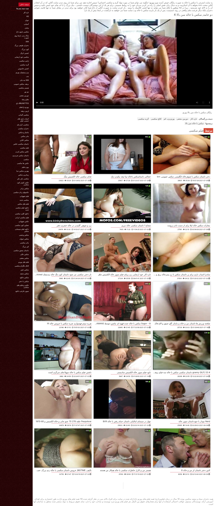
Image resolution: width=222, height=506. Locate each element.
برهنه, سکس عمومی (21, 84)
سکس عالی (24, 254)
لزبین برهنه (25, 111)
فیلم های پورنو (23, 262)
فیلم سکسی (24, 148)
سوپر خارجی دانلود (22, 291)
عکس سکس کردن (22, 152)
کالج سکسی (156, 119)
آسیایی (26, 24)
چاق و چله (25, 99)
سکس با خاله (172, 7)
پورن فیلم (25, 167)
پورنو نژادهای (24, 107)
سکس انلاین (24, 140)
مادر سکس (25, 136)
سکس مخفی (24, 258)
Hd (27, 16)
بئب (27, 76)
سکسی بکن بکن (23, 179)
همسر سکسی (24, 88)
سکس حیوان (24, 239)
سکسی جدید (24, 200)
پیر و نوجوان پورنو (22, 72)
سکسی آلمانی (23, 115)
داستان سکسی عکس (21, 144)
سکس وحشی (24, 235)
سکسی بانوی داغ (22, 32)
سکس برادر (24, 188)
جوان (27, 20)
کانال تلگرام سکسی (22, 266)
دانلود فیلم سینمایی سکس (22, 230)
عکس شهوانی (24, 221)
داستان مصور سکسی (21, 250)
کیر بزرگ (25, 247)
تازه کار (26, 12)
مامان (27, 28)
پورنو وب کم (169, 119)
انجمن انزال (24, 53)
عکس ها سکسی (23, 163)
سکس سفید (24, 274)
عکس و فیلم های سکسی (23, 286)
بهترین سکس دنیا (22, 171)
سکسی (26, 159)
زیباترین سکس (23, 175)
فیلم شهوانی (24, 196)
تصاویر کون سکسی (22, 225)
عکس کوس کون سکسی (23, 183)
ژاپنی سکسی (24, 61)
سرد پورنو (153, 2)
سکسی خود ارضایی (22, 57)
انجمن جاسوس (23, 69)
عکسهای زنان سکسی (21, 192)
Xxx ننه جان (24, 80)
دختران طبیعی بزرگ (22, 45)
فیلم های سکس (23, 204)
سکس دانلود (24, 277)
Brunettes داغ (22, 103)
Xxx (27, 42)
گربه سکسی (24, 65)
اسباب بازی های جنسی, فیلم (23, 120)
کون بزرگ (25, 49)
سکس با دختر (24, 281)
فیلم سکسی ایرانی (22, 217)
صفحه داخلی (24, 4)
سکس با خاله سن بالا (194, 123)
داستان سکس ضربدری (20, 155)
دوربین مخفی (24, 96)
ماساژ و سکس (23, 132)
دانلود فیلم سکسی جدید (22, 209)
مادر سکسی (24, 243)
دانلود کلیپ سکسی (22, 214)
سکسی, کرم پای (23, 125)
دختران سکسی (23, 128)
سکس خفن (25, 270)
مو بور (26, 92)
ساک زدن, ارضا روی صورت (21, 37)
